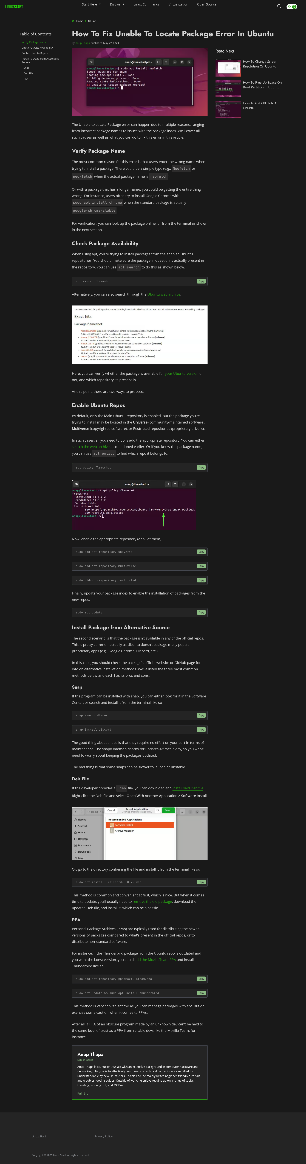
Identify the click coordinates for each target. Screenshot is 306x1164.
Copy (201, 281)
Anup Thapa (82, 43)
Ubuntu (92, 21)
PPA (26, 78)
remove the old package (152, 901)
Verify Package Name (34, 42)
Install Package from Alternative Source (40, 60)
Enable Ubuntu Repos (35, 53)
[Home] (14, 7)
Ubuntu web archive (163, 294)
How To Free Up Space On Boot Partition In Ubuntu (262, 84)
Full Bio (83, 1093)
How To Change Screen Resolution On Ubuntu (260, 63)
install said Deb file (187, 788)
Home (79, 21)
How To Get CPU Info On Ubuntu (261, 105)
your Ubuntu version (182, 373)
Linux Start (39, 1136)
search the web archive (91, 446)
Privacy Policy (104, 1136)
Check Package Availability (37, 47)
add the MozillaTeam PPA (155, 959)
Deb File (28, 73)
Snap (27, 67)
